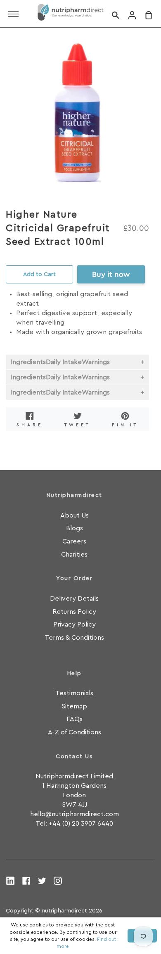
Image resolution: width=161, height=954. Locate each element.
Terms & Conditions (74, 637)
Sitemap (74, 706)
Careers (74, 541)
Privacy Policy (74, 624)
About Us (74, 515)
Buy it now (111, 274)
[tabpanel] (77, 113)
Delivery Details (74, 598)
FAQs (74, 719)
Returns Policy (74, 611)
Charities (74, 554)
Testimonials (74, 693)
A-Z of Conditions (74, 732)
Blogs (74, 528)
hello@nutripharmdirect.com (74, 814)
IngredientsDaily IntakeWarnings (60, 362)
